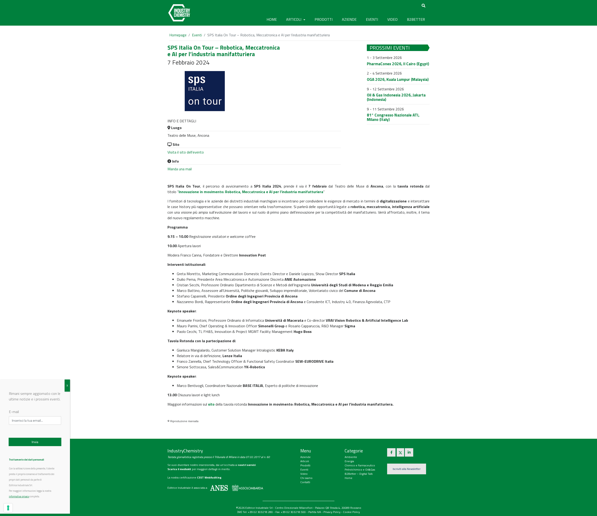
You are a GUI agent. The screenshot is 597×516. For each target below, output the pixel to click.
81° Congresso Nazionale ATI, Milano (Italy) (393, 117)
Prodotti (305, 465)
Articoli (304, 461)
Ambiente (351, 457)
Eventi (197, 35)
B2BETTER (416, 19)
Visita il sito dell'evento (185, 152)
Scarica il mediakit (179, 469)
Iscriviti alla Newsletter (406, 469)
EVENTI (372, 19)
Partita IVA (314, 512)
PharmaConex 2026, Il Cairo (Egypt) (398, 64)
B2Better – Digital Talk (359, 474)
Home (272, 19)
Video (304, 474)
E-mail (14, 411)
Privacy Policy (331, 512)
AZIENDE (349, 19)
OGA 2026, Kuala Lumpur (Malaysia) (398, 79)
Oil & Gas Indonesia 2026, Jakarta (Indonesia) (396, 97)
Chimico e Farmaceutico (360, 465)
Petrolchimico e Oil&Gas (360, 469)
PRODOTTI (324, 19)
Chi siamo (306, 478)
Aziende (305, 457)
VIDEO (392, 19)
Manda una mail (179, 169)
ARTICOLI (294, 19)
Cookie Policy (351, 512)
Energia (349, 461)
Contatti (305, 482)
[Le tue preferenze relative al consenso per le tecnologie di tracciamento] (8, 507)
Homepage (178, 35)
